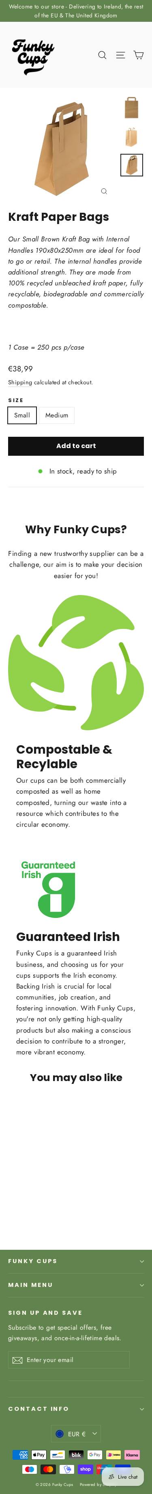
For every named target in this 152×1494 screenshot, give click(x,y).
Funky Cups (33, 1261)
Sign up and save (45, 1313)
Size (16, 400)
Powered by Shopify (98, 1484)
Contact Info (38, 1409)
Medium (56, 415)
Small (22, 415)
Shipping (20, 382)
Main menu (30, 1285)
